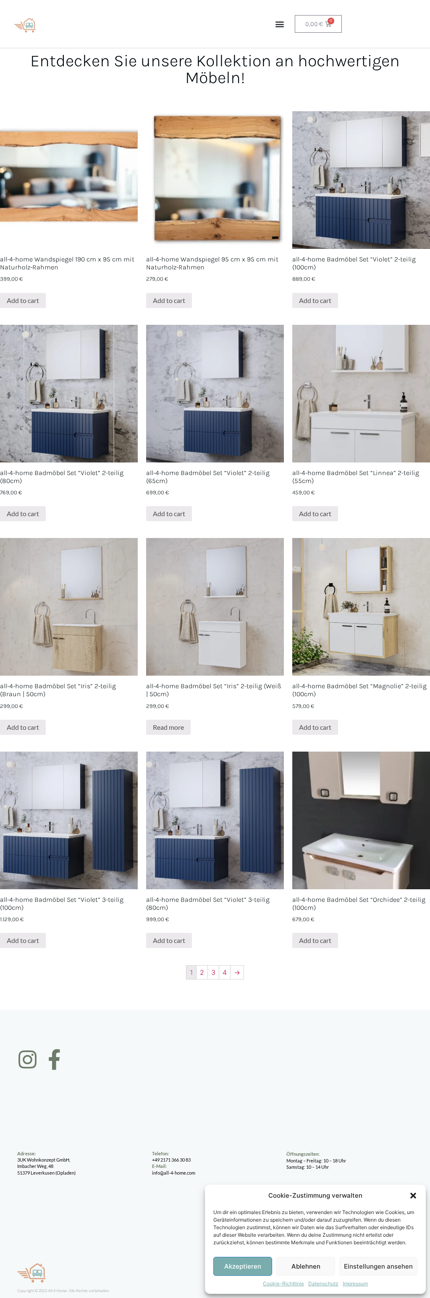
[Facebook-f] (54, 1059)
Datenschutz (323, 1283)
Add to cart (23, 300)
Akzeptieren (242, 1266)
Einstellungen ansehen (378, 1266)
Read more (168, 727)
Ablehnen (305, 1266)
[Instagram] (27, 1059)
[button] (413, 1195)
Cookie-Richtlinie (283, 1283)
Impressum (355, 1283)
